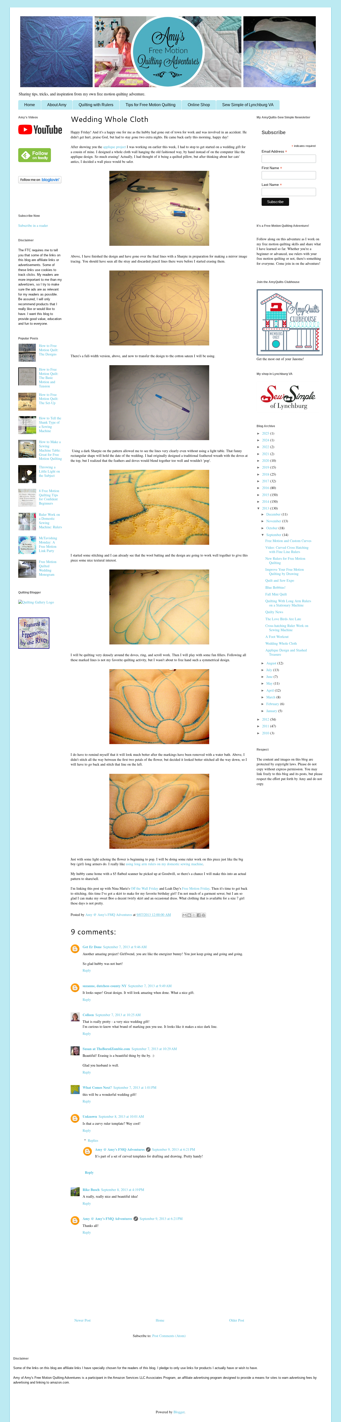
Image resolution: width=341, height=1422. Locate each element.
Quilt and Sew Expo (279, 580)
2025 (266, 433)
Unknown (90, 1116)
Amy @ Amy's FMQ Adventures (120, 1149)
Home (29, 105)
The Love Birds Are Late (283, 618)
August (271, 663)
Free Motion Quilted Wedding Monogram (47, 567)
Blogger (178, 1412)
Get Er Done (92, 946)
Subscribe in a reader (33, 225)
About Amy (56, 105)
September (274, 534)
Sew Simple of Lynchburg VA (248, 105)
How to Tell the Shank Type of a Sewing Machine (50, 424)
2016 (266, 487)
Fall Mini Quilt (276, 594)
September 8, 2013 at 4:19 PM (122, 1189)
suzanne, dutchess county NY (105, 985)
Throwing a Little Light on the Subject (49, 471)
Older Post (236, 1320)
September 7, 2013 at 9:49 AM (149, 985)
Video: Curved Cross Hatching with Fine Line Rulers (287, 549)
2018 (266, 474)
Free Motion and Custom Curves (288, 540)
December (274, 514)
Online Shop (199, 105)
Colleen (88, 1014)
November (274, 521)
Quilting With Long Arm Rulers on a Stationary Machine (288, 602)
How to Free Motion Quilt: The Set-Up (48, 398)
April (270, 690)
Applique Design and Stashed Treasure (286, 652)
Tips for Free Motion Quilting (150, 105)
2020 (266, 460)
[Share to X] (193, 915)
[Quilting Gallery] (36, 602)
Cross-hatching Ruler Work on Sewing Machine (286, 627)
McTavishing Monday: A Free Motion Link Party (48, 544)
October (272, 528)
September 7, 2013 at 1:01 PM (134, 1087)
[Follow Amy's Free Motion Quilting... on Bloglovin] (39, 182)
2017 (266, 481)
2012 (266, 719)
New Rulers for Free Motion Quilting (285, 560)
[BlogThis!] (189, 915)
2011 (266, 726)
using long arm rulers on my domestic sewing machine (164, 863)
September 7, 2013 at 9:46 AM (125, 946)
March (271, 697)
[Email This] (184, 915)
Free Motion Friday (195, 888)
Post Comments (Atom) (169, 1335)
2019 (266, 467)
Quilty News (274, 611)
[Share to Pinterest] (203, 915)
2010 (266, 733)
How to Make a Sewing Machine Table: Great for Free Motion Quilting (50, 450)
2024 (266, 440)
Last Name (272, 184)
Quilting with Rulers (96, 105)
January (272, 710)
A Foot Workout (277, 636)
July (269, 669)
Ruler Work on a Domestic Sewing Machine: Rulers (50, 520)
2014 (266, 501)
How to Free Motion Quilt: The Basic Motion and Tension (48, 377)
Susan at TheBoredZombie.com (106, 1048)
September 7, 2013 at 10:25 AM (118, 1014)
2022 (266, 446)
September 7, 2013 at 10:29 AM (154, 1048)
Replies (93, 1140)
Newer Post (82, 1320)
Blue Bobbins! (275, 587)
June (270, 676)
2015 (266, 494)
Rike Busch (91, 1189)
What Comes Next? (97, 1087)
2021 (266, 453)
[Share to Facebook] (198, 915)
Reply (87, 970)
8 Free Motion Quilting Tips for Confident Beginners (49, 497)
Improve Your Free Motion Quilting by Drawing (284, 571)
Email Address (274, 151)
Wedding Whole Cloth (281, 643)
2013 (266, 508)
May (270, 683)
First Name (272, 168)
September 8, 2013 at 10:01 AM (121, 1116)
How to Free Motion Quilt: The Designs (48, 349)
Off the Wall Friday (144, 888)
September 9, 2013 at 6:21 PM (173, 1149)
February (273, 703)
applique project (114, 146)
